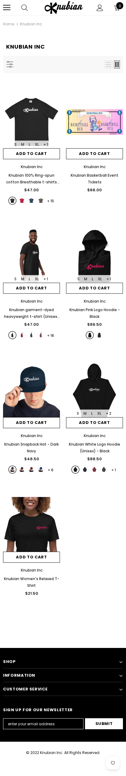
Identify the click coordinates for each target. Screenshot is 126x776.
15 (50, 201)
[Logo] (64, 7)
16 (50, 335)
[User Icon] (100, 8)
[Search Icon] (24, 7)
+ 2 (108, 413)
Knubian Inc (31, 24)
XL (37, 144)
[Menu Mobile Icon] (6, 7)
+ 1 (45, 144)
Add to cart (31, 153)
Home (8, 24)
